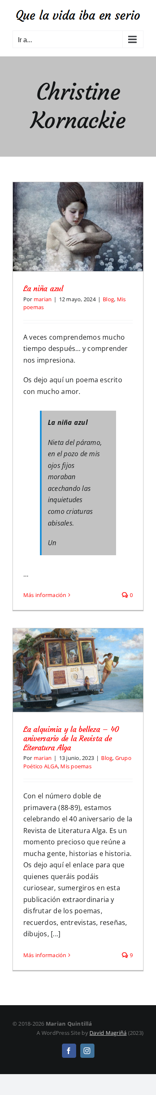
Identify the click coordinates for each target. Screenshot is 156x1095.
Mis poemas (75, 766)
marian (43, 299)
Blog (108, 299)
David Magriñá (107, 1033)
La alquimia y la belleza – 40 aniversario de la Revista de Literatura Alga (71, 738)
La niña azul (43, 288)
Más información (45, 595)
